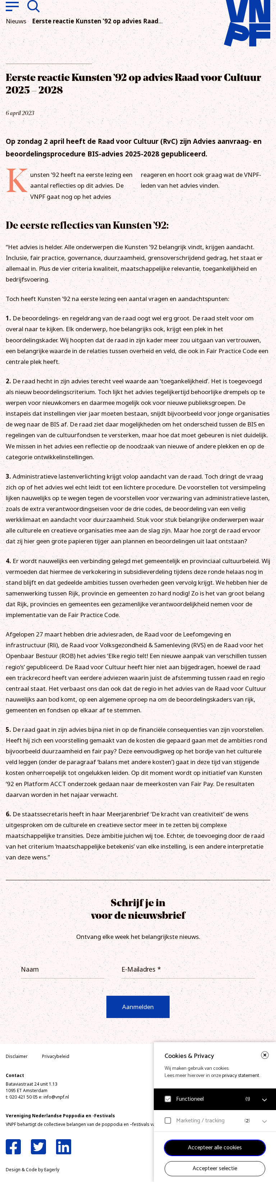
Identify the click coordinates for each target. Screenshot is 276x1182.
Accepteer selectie (215, 1168)
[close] (265, 1055)
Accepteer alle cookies (215, 1148)
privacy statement (240, 1076)
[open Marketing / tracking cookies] (264, 1121)
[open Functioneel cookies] (264, 1100)
